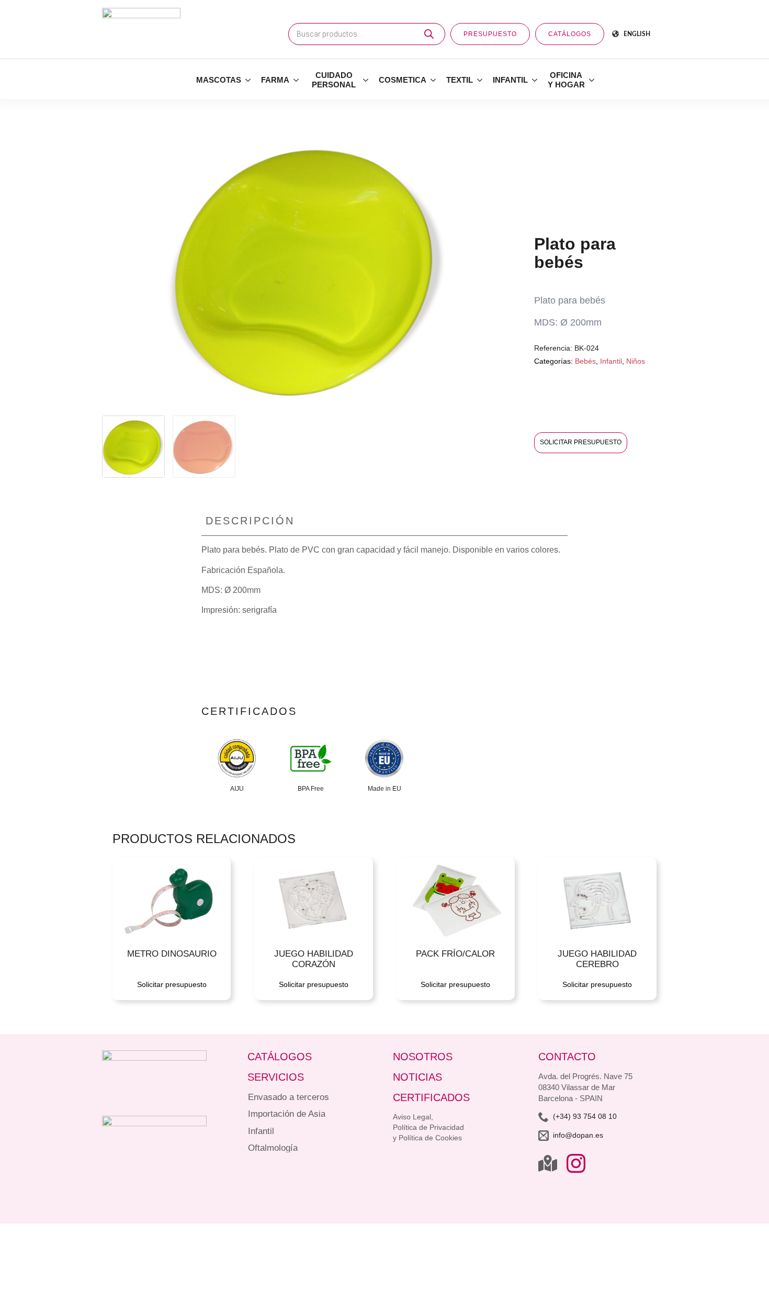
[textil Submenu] (480, 80)
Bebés (585, 361)
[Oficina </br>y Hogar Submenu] (592, 80)
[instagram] (576, 1163)
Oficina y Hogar (566, 80)
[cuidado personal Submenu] (366, 80)
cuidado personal (334, 80)
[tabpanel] (384, 610)
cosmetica (402, 79)
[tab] (250, 521)
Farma (275, 79)
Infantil (510, 79)
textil (459, 79)
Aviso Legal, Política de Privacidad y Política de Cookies (428, 1127)
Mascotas (218, 79)
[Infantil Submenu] (535, 80)
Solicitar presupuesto (580, 442)
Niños (635, 361)
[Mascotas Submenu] (248, 80)
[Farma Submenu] (296, 80)
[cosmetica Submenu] (433, 80)
